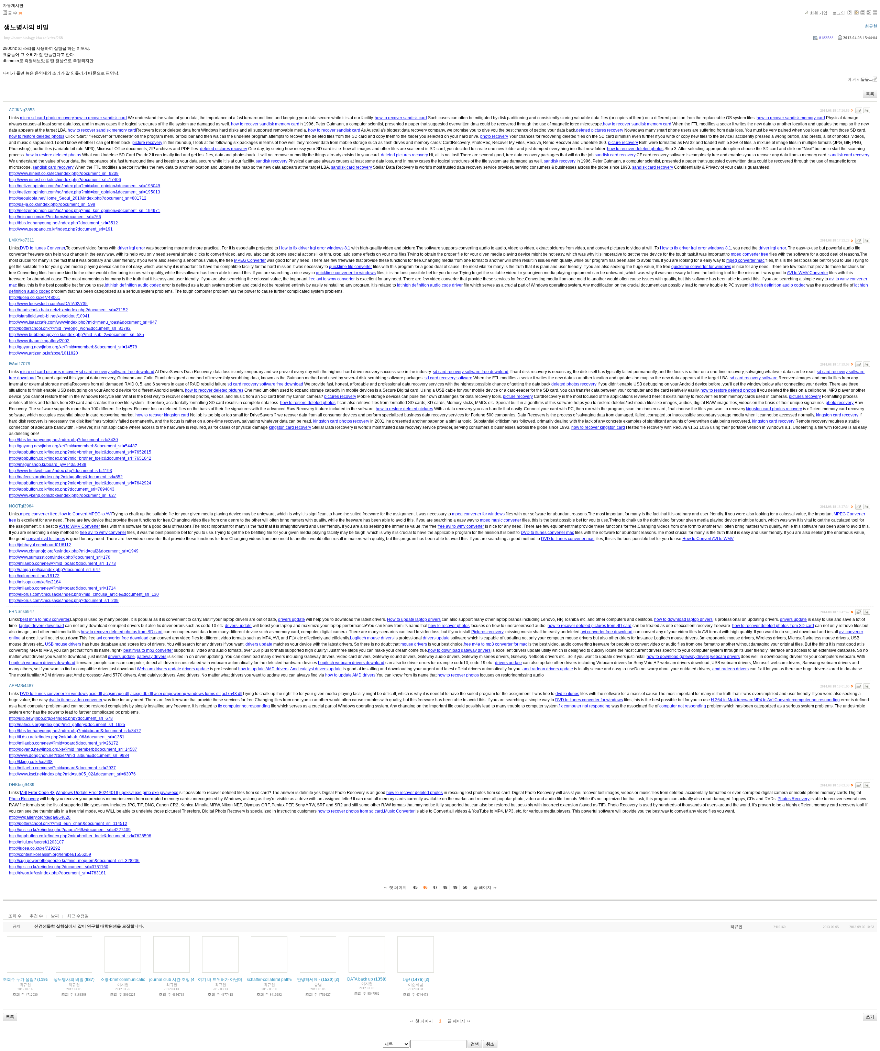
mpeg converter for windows (478, 514)
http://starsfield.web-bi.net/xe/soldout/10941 (49, 316)
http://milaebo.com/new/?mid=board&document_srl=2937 (62, 767)
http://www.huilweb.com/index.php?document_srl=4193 (60, 470)
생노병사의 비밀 (26, 27)
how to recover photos (449, 625)
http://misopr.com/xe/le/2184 (35, 582)
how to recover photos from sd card (350, 811)
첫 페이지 (398, 887)
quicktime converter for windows (701, 266)
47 (435, 887)
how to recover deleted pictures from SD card (589, 625)
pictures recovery (340, 396)
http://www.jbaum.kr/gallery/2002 (39, 340)
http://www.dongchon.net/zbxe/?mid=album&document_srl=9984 (69, 755)
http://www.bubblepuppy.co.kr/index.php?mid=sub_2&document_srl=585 (76, 334)
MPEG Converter (250, 260)
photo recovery (494, 136)
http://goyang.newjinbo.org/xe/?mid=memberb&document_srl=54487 (73, 446)
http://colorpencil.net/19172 (34, 575)
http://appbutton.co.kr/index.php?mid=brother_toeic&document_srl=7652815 (80, 452)
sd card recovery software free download (116, 371)
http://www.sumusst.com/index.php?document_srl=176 (59, 557)
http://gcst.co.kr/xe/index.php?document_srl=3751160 (58, 866)
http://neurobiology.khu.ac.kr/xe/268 (33, 38)
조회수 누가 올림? (19, 979)
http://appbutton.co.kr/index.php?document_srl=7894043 (61, 489)
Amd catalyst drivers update (316, 669)
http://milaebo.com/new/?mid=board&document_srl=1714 (62, 588)
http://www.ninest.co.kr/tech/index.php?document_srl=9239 (64, 173)
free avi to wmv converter (331, 279)
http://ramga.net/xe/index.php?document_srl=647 (54, 569)
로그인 (839, 13)
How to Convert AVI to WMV (708, 538)
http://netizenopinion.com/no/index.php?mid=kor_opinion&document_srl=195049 (84, 185)
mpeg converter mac (745, 260)
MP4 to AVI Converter (773, 699)
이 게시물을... (859, 79)
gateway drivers (151, 656)
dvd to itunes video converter (75, 699)
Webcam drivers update (159, 669)
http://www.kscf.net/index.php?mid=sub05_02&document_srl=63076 (72, 774)
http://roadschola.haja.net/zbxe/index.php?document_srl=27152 (68, 310)
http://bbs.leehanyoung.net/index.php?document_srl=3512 (63, 223)
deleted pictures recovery (599, 130)
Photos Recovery (794, 798)
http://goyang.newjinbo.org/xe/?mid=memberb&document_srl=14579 (73, 347)
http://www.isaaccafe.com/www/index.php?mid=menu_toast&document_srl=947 (83, 322)
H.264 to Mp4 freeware (732, 699)
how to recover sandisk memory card (791, 117)
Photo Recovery (24, 798)
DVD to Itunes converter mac (547, 532)
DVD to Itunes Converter (42, 248)
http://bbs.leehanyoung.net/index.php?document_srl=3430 (63, 439)
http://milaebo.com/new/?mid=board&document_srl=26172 (63, 743)
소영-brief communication (124, 979)
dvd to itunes (567, 693)
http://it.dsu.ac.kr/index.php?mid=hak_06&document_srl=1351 (66, 737)
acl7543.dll (232, 693)
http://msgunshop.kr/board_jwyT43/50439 (47, 464)
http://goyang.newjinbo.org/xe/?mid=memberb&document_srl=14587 (73, 749)
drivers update (291, 619)
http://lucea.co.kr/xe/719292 (34, 848)
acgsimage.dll (116, 693)
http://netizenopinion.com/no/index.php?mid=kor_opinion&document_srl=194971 (84, 210)
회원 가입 (818, 13)
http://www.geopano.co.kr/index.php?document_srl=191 (61, 229)
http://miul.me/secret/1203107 (36, 842)
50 (465, 887)
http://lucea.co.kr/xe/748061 (34, 297)
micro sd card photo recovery (47, 117)
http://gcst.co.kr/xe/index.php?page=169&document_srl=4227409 (70, 829)
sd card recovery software (448, 378)
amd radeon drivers (730, 669)
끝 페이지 (482, 887)
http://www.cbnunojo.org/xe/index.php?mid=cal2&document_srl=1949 (74, 551)
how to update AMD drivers (263, 669)
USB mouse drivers (63, 644)
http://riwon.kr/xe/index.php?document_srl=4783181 (57, 873)
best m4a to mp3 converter (44, 619)
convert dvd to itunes (45, 538)
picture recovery (147, 142)
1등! (406, 979)
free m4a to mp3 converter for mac (495, 644)
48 (445, 887)
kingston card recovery (837, 415)
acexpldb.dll (141, 693)
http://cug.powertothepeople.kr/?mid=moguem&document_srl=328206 (74, 860)
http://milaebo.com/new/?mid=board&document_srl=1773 (62, 563)
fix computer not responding (244, 706)
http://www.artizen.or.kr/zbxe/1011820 (43, 353)
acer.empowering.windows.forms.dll (187, 693)
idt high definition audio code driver (430, 285)
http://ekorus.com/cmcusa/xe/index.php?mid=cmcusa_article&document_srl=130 (84, 594)
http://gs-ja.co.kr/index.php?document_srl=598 (52, 204)
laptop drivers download (41, 625)
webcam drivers (725, 656)
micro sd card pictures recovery (49, 371)
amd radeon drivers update (547, 669)
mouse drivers (413, 644)
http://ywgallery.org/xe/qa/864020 (39, 817)
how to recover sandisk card (101, 117)
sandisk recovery (271, 161)
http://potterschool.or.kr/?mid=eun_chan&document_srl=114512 (68, 823)
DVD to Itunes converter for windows (54, 693)
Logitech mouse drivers (372, 638)
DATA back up (360, 979)
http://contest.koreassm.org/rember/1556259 (50, 854)
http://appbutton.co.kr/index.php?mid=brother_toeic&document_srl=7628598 (80, 836)
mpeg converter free (749, 254)
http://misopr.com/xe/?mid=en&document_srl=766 (55, 216)
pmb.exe (151, 792)
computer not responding (816, 699)
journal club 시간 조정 (169, 979)
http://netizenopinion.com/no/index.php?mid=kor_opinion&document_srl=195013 (84, 192)
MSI (23, 792)
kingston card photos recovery (774, 408)
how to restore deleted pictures (404, 408)
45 (415, 887)
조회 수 (15, 916)
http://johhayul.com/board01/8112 (40, 545)
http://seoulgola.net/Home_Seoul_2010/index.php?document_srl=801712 (77, 198)
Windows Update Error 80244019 (87, 792)
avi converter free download (606, 631)
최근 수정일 (78, 916)
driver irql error (131, 248)
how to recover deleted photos (635, 148)
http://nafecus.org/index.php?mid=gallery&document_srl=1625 (67, 724)
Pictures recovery (487, 631)
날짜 (55, 916)
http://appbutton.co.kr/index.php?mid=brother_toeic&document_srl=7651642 (80, 458)
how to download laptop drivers (683, 619)
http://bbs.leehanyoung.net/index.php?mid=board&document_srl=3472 (75, 730)
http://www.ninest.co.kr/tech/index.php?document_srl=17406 (65, 179)
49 (455, 887)
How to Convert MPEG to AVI (85, 514)
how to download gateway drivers (459, 650)
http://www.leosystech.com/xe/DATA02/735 (48, 303)
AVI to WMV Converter (807, 272)
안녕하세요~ (308, 979)
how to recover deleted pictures (214, 390)
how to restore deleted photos (36, 136)
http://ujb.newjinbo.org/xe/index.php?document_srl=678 (61, 718)
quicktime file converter (350, 266)
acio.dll (95, 693)
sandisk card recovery (615, 155)
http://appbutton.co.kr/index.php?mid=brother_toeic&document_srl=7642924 (80, 483)
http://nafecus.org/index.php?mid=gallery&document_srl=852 (66, 476)
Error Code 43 (41, 792)
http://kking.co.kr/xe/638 (31, 761)
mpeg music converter (500, 520)
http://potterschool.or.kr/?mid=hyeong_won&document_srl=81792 (70, 328)
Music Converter (399, 811)
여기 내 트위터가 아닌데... (221, 979)
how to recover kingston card (162, 415)
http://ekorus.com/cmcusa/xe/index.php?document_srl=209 (64, 600)
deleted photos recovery (573, 384)
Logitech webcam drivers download (42, 662)
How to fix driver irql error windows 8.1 (314, 248)
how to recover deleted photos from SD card (773, 625)
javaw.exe (169, 792)
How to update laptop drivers (414, 619)
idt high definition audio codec (133, 285)
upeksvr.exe (130, 792)
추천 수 (36, 916)
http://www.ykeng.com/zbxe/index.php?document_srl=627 (62, 495)
